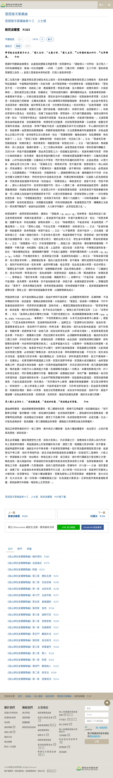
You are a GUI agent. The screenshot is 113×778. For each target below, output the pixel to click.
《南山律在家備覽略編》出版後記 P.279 (27, 563)
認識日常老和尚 (11, 713)
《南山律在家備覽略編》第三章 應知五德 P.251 (32, 576)
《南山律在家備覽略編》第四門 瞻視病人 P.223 (32, 666)
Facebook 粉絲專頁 (93, 527)
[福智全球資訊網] (11, 5)
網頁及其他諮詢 (29, 727)
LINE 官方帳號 (68, 527)
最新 (10, 549)
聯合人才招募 (10, 747)
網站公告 (41, 771)
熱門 (19, 549)
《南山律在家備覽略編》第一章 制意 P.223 (30, 660)
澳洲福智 (63, 752)
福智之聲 (8, 732)
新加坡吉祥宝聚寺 (68, 739)
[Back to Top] (107, 703)
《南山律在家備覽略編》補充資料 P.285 (27, 556)
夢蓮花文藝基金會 (47, 752)
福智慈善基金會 (44, 740)
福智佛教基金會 (44, 713)
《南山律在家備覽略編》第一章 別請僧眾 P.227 (32, 627)
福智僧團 (8, 727)
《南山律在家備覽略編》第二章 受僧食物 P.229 (32, 621)
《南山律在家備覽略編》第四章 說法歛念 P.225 (32, 640)
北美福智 (63, 735)
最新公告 (8, 737)
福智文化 (41, 735)
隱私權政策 (95, 736)
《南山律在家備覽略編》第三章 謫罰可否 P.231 (32, 614)
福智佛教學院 (43, 730)
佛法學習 (26, 713)
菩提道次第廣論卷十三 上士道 (25, 21)
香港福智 (63, 747)
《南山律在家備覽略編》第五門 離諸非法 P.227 (32, 634)
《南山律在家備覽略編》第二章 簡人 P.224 (30, 653)
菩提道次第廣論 (16, 14)
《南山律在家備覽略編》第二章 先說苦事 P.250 (32, 582)
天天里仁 (63, 719)
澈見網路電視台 (45, 745)
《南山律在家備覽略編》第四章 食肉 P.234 (30, 608)
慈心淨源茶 (64, 724)
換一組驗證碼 (101, 727)
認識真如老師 (10, 717)
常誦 (29, 549)
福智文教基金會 (45, 717)
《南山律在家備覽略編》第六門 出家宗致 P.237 (32, 595)
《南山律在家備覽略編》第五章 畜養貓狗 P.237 (32, 601)
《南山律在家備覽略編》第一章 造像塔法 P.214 (32, 679)
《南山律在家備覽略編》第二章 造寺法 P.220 (31, 672)
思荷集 (7, 722)
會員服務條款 (30, 771)
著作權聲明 (8, 771)
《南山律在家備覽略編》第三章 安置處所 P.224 (32, 647)
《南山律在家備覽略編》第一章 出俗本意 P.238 (32, 589)
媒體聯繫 (26, 722)
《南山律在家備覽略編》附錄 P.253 (25, 569)
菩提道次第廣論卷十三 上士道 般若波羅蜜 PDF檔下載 (35, 497)
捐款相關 (26, 717)
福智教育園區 (43, 725)
